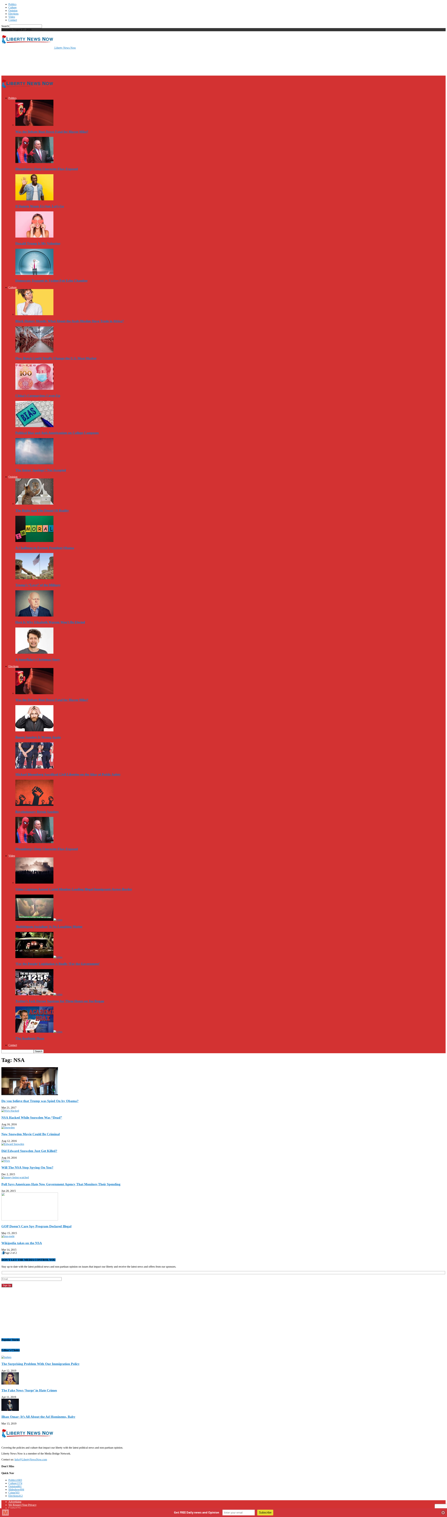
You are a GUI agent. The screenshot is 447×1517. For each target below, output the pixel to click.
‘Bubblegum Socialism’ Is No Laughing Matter (48, 926)
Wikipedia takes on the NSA (21, 1243)
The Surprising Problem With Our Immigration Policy (40, 1364)
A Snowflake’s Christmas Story (37, 659)
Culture (12, 7)
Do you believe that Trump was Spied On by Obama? (40, 1101)
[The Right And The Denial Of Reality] (34, 503)
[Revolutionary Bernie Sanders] (34, 804)
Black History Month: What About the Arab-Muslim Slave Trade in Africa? (69, 321)
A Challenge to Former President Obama (44, 548)
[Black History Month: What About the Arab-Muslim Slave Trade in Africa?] (34, 314)
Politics (12, 4)
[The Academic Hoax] (38, 1031)
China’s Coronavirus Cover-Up (37, 395)
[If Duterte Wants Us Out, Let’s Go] (34, 199)
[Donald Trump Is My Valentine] (34, 236)
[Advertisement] (65, 62)
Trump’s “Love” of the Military (38, 585)
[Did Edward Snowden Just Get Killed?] (12, 1144)
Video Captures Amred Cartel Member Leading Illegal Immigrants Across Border (73, 889)
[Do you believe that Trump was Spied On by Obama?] (29, 1094)
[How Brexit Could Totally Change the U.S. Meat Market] (34, 351)
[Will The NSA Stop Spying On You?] (5, 1160)
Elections (13, 13)
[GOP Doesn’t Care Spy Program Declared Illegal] (29, 1219)
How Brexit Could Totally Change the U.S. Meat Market (55, 358)
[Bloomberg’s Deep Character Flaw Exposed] (34, 162)
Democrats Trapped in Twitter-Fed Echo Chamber (51, 280)
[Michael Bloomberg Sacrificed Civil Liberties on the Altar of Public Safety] (34, 767)
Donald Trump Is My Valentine (37, 243)
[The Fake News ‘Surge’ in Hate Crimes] (10, 1383)
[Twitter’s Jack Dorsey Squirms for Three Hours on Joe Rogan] (38, 994)
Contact (12, 20)
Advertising (14, 1501)
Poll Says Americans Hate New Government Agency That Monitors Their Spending (60, 1184)
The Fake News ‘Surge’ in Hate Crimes (29, 1390)
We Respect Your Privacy (22, 1504)
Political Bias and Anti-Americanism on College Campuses (57, 433)
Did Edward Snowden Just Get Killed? (29, 1151)
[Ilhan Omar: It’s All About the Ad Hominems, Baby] (10, 1409)
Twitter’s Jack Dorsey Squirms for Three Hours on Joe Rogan (59, 1001)
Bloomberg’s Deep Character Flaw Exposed (46, 169)
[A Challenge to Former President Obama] (34, 541)
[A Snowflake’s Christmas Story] (34, 652)
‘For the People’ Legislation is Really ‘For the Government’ (57, 964)
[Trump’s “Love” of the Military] (34, 578)
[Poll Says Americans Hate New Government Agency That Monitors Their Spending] (15, 1177)
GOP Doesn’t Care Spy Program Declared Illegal (36, 1226)
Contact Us (14, 1508)
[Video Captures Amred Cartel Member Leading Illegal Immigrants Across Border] (34, 882)
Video (11, 16)
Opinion (12, 10)
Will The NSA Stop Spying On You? (27, 1167)
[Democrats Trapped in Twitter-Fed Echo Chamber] (34, 273)
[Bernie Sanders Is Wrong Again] (34, 730)
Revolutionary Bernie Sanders (36, 812)
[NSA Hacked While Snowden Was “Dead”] (10, 1110)
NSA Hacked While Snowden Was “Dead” (31, 1117)
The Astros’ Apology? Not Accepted (40, 470)
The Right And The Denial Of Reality (42, 510)
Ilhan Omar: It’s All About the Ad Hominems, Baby (38, 1417)
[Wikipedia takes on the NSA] (7, 1236)
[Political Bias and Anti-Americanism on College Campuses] (34, 426)
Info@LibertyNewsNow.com (30, 1459)
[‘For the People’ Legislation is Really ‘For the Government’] (38, 957)
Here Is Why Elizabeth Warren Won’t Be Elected (50, 622)
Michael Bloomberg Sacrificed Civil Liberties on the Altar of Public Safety (68, 774)
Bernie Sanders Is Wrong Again (38, 737)
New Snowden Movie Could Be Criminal (30, 1134)
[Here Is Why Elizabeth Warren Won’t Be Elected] (34, 615)
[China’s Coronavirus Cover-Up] (34, 388)
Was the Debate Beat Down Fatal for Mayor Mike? (51, 132)
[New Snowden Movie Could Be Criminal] (8, 1127)
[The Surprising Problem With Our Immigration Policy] (6, 1357)
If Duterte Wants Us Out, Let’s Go (39, 206)
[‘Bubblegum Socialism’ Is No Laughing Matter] (38, 919)
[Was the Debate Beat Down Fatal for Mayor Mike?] (34, 124)
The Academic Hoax (29, 1038)
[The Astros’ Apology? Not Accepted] (34, 463)
